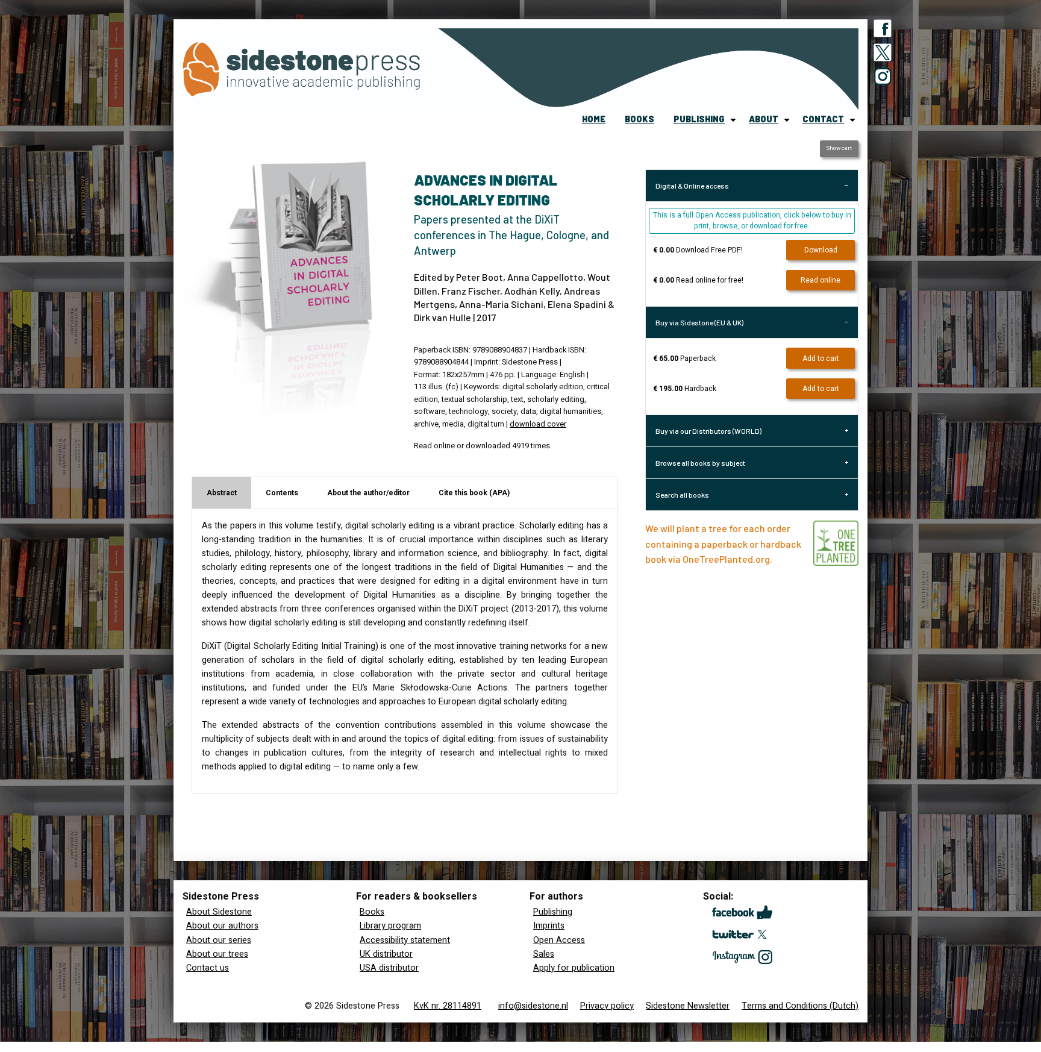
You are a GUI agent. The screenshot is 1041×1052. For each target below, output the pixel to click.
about (763, 119)
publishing (699, 119)
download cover (538, 424)
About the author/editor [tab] (368, 492)
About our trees (217, 954)
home (593, 119)
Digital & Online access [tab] (692, 185)
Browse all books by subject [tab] (700, 463)
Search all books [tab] (682, 494)
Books (372, 912)
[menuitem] (593, 119)
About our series (218, 940)
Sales (543, 954)
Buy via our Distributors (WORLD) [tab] (708, 431)
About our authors (222, 925)
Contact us (207, 968)
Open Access (559, 940)
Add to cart (820, 358)
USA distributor (389, 968)
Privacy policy (607, 1006)
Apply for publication (573, 968)
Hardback (684, 388)
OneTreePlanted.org (726, 559)
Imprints (548, 925)
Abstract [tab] (222, 492)
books (639, 119)
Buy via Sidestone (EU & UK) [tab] (699, 322)
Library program (390, 925)
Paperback (684, 358)
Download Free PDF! (698, 250)
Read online (820, 280)
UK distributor (386, 954)
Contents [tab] (282, 492)
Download (820, 250)
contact (823, 119)
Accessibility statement (405, 940)
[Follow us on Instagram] (883, 79)
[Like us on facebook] (883, 30)
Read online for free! (698, 280)
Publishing (552, 912)
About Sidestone (219, 912)
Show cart (839, 148)
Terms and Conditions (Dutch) (800, 1006)
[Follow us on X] (883, 55)
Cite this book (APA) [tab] (474, 492)
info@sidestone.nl (533, 1006)
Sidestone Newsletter (688, 1006)
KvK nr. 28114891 (447, 1006)
